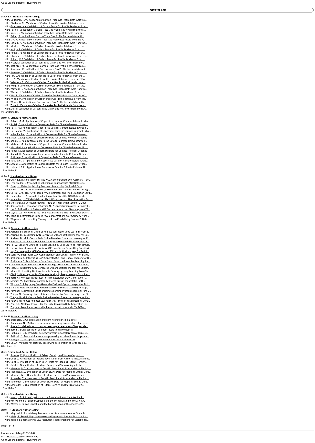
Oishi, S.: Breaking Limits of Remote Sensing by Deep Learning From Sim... (50, 274)
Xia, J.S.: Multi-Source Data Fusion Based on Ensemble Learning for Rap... (49, 287)
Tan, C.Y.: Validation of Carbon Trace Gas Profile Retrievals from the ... (47, 76)
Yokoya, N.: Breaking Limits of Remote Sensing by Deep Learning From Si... (50, 294)
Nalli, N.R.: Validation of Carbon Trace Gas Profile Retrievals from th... (47, 49)
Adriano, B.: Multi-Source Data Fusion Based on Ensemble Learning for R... (50, 238)
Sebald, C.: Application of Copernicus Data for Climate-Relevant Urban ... (49, 164)
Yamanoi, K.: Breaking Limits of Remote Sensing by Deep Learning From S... (50, 291)
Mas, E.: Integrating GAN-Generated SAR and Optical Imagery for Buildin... (50, 268)
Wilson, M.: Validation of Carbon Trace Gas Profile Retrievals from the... (48, 99)
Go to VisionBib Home (13, 3)
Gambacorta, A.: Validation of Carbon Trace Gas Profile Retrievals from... (49, 26)
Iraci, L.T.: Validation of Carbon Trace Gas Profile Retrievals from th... (47, 33)
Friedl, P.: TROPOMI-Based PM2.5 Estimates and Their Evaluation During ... (50, 189)
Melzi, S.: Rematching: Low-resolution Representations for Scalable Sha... (49, 416)
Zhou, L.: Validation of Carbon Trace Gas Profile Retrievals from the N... (48, 105)
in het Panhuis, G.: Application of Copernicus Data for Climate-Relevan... (48, 134)
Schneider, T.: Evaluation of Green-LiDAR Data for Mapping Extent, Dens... (49, 382)
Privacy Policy (33, 3)
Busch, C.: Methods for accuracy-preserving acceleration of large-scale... (49, 326)
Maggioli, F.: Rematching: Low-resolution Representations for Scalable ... (49, 413)
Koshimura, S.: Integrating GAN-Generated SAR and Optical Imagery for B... (50, 258)
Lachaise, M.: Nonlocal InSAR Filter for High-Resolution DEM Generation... (49, 264)
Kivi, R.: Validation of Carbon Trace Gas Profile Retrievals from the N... (47, 39)
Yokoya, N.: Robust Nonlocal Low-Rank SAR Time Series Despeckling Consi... (50, 301)
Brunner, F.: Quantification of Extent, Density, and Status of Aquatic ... (47, 355)
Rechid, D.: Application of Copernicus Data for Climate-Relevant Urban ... (49, 154)
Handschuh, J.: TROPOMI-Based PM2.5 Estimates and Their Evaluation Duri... (51, 199)
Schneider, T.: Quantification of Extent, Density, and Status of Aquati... (47, 385)
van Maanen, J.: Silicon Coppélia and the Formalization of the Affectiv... (48, 401)
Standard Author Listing (26, 16)
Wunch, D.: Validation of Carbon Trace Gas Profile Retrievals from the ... (48, 102)
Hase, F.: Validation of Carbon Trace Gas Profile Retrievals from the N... (48, 30)
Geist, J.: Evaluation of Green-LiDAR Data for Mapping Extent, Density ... (48, 362)
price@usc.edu (14, 436)
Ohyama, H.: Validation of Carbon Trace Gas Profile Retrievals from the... (49, 56)
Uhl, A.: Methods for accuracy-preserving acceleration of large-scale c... (48, 343)
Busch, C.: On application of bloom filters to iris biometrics (41, 330)
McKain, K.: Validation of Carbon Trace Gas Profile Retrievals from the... (48, 43)
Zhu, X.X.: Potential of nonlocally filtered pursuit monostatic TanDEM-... (48, 307)
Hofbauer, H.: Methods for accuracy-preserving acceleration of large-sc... (49, 333)
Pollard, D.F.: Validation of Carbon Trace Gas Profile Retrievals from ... (47, 59)
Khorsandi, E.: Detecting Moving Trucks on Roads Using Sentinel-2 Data (48, 203)
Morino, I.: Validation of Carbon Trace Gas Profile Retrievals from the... (48, 46)
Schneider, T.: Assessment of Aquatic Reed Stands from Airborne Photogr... (49, 378)
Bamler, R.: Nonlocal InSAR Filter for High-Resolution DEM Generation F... (49, 241)
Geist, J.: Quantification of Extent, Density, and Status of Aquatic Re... (47, 365)
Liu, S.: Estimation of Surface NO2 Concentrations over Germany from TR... (50, 209)
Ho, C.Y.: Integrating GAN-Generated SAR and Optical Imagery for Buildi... (49, 251)
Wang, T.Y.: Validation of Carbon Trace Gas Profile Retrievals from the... (48, 86)
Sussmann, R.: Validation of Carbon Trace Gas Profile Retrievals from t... (48, 69)
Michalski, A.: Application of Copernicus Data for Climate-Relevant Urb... (49, 147)
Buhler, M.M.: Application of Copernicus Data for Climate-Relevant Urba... (50, 121)
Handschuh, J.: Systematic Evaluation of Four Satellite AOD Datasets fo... (48, 196)
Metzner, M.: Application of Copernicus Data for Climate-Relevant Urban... (50, 144)
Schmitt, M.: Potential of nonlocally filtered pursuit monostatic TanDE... (48, 281)
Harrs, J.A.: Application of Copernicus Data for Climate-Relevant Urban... (49, 128)
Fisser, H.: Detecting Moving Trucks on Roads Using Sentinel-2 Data (46, 186)
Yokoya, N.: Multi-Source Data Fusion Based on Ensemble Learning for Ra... (50, 297)
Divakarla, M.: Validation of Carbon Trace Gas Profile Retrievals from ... (48, 23)
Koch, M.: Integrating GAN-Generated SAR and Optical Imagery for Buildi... (50, 255)
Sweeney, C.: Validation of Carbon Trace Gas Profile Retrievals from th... (48, 72)
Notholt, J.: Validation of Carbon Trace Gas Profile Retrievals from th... (47, 53)
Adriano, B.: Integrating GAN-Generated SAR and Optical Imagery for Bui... (50, 235)
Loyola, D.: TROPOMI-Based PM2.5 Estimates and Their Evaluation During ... (51, 212)
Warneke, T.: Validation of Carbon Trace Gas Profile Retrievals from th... (48, 89)
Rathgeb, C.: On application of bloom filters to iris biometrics (42, 339)
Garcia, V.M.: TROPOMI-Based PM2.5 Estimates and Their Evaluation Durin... (51, 193)
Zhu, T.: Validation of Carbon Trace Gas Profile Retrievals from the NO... (48, 109)
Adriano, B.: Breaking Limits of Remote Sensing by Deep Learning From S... (50, 232)
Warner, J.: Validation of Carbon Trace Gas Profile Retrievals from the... (48, 92)
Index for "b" (8, 426)
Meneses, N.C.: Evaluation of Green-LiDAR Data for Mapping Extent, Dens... (50, 372)
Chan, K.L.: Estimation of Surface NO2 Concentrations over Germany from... (50, 180)
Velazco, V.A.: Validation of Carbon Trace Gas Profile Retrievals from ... (47, 82)
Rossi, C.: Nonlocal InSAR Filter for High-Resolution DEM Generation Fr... (48, 278)
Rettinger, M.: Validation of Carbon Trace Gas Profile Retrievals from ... (48, 66)
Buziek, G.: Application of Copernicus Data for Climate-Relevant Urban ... (49, 124)
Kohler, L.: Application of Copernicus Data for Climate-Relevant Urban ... (48, 141)
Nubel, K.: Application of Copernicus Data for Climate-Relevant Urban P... (49, 151)
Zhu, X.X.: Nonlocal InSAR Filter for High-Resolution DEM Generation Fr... (49, 304)
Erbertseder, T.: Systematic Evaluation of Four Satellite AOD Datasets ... (48, 183)
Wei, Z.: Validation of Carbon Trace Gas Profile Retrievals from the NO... (48, 95)
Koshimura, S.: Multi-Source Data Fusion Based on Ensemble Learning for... (50, 261)
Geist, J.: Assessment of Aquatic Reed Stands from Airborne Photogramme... (50, 358)
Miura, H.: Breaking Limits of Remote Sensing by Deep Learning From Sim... (50, 271)
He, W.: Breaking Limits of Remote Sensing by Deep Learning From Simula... (50, 245)
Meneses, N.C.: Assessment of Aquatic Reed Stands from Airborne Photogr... (50, 368)
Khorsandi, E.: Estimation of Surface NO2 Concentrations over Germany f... (50, 206)
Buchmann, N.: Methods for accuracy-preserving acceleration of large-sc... (50, 323)
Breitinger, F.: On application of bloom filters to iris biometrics (43, 320)
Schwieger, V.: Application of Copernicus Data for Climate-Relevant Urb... (49, 161)
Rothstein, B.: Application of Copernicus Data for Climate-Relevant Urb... (49, 157)
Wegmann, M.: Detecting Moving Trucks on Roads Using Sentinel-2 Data (48, 219)
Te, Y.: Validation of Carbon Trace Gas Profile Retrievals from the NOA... (48, 79)
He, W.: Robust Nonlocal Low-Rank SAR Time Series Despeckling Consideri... (50, 248)
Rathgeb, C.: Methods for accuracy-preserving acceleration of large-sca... (49, 336)
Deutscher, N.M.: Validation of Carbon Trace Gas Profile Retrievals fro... (48, 20)
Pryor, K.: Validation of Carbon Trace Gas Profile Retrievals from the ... (47, 63)
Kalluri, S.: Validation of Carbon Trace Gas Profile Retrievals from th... (47, 36)
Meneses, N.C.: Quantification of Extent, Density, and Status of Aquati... (48, 375)
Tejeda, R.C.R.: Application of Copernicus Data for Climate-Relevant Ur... (48, 167)
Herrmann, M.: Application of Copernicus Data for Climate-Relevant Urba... (50, 131)
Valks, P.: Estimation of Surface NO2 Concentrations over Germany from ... (50, 216)
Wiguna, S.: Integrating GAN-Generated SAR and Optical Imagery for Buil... (50, 284)
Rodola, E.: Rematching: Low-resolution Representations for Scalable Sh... (49, 420)
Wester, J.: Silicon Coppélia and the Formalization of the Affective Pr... (47, 404)
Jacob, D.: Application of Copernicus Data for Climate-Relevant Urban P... (49, 137)
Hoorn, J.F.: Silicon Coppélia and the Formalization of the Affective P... (47, 397)
